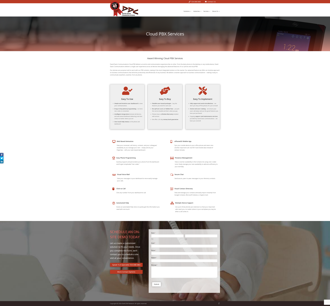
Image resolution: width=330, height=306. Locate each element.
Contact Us (211, 2)
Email (153, 243)
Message (154, 265)
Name (153, 233)
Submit (156, 284)
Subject (153, 257)
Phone (153, 250)
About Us (215, 11)
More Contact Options (126, 272)
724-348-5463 (196, 2)
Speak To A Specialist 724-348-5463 (126, 265)
